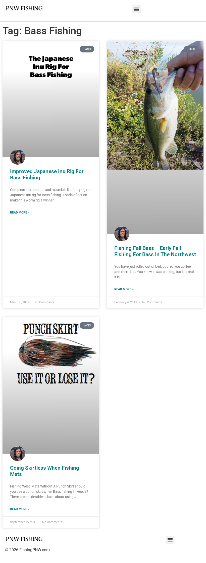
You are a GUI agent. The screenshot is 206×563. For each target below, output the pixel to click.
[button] (136, 9)
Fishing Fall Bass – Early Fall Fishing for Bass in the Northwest (155, 251)
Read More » (19, 212)
